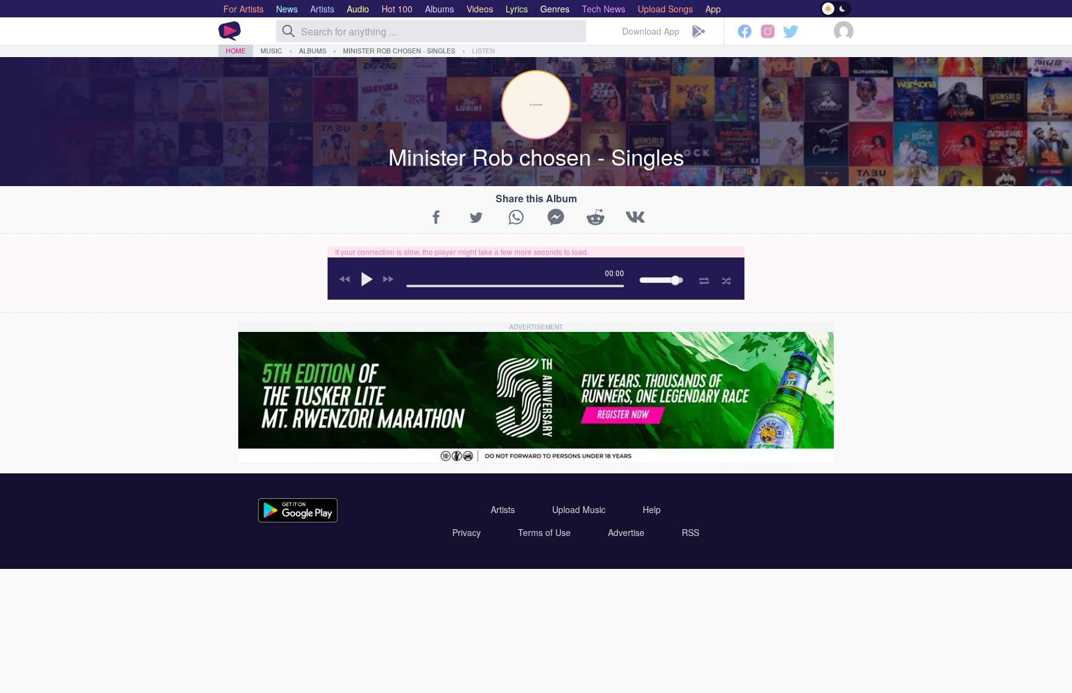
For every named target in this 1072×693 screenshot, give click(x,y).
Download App (650, 31)
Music (271, 50)
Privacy (466, 532)
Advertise (626, 532)
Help (652, 509)
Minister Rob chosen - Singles (399, 50)
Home (236, 50)
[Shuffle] (726, 279)
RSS (690, 532)
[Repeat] (704, 278)
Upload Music (578, 509)
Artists (503, 509)
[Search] (288, 31)
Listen (483, 50)
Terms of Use (544, 532)
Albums (312, 50)
